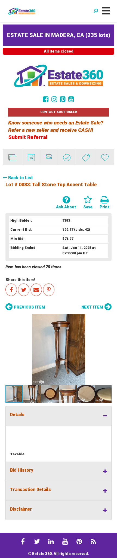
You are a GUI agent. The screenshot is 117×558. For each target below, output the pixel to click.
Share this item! (20, 280)
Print (104, 207)
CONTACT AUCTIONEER (58, 112)
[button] (58, 349)
